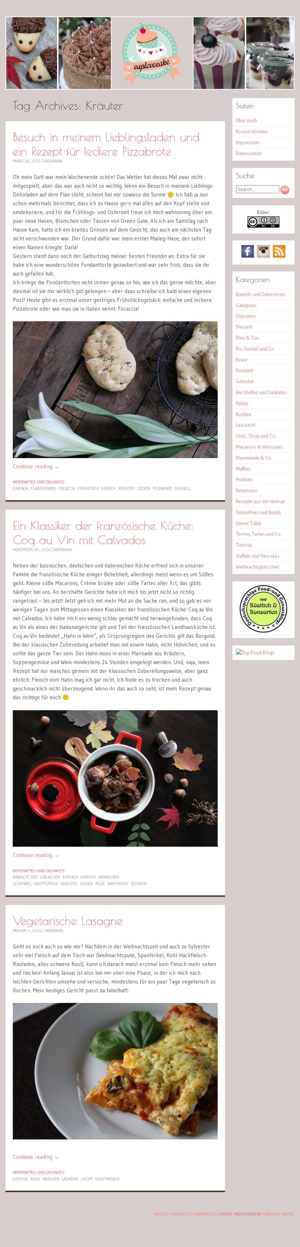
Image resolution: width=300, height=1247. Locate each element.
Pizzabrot (162, 488)
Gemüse (88, 877)
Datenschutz (249, 153)
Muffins (243, 469)
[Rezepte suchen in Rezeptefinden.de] (255, 652)
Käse (35, 1179)
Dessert (244, 327)
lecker (143, 488)
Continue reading (36, 466)
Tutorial (244, 545)
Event (241, 360)
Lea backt (245, 425)
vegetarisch (107, 1179)
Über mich (246, 120)
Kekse (242, 403)
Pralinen (244, 479)
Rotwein (139, 883)
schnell (183, 488)
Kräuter (126, 488)
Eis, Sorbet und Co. (255, 349)
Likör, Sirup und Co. (256, 436)
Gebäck (108, 488)
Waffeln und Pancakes (258, 556)
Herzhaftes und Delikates (39, 481)
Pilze (100, 883)
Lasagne (70, 1179)
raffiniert (118, 883)
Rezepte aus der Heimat (260, 501)
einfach (20, 488)
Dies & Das (247, 338)
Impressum (247, 142)
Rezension (246, 490)
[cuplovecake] (150, 53)
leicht (87, 1179)
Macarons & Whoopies (259, 447)
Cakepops (246, 305)
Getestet (245, 381)
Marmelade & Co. (254, 458)
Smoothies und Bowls (258, 512)
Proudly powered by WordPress (185, 1214)
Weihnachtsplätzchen (257, 567)
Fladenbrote (43, 488)
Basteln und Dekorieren (260, 294)
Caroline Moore (278, 1214)
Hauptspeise (46, 883)
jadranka (53, 161)
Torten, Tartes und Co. (259, 534)
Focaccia (67, 488)
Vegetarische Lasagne (68, 920)
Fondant (244, 370)
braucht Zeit (25, 877)
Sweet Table (248, 523)
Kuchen (243, 414)
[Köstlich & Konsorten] (263, 631)
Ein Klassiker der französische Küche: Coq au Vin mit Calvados (103, 532)
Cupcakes (246, 316)
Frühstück (88, 488)
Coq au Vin (50, 877)
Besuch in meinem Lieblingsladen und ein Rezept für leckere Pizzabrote (106, 144)
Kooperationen (251, 131)
